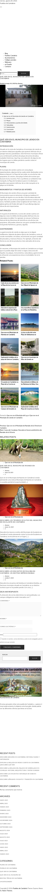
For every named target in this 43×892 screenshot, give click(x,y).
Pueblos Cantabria (11, 55)
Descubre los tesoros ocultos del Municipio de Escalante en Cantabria (21, 521)
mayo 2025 (4, 800)
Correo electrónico (8, 626)
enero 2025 (4, 813)
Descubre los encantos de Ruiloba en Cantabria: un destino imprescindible (17, 572)
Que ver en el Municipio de (15, 415)
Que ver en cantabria (8, 871)
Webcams (8, 62)
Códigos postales (10, 60)
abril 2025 (4, 803)
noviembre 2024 (6, 820)
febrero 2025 (5, 810)
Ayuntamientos (10, 58)
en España (8, 64)
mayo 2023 (4, 847)
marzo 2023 (4, 854)
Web (1, 635)
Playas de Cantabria (7, 864)
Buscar (5, 654)
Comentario (5, 601)
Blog (6, 53)
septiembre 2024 (6, 827)
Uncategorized (6, 881)
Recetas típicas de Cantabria (11, 878)
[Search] (1, 70)
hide (11, 113)
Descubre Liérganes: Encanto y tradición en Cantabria (21, 779)
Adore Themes (7, 891)
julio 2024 (4, 833)
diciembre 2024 (5, 817)
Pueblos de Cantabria (7, 3)
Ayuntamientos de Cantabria (9, 697)
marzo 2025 (4, 807)
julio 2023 (4, 840)
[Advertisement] (21, 30)
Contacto (8, 66)
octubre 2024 (5, 823)
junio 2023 (4, 844)
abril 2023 (4, 850)
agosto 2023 (5, 837)
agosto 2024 (5, 830)
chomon (20, 83)
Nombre (3, 618)
